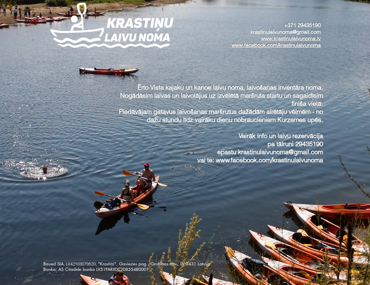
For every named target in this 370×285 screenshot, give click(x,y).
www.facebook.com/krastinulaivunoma (269, 160)
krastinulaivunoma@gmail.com (285, 31)
